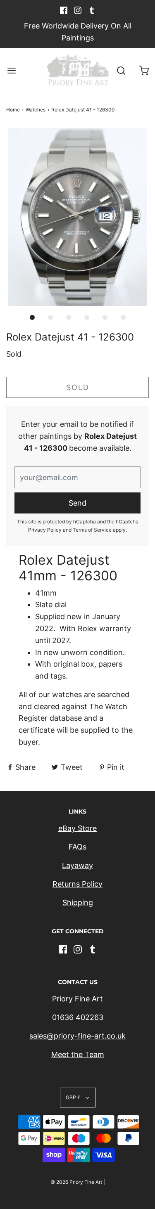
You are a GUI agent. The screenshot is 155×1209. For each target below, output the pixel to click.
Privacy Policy (45, 530)
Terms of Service (92, 530)
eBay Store (77, 828)
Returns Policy (77, 884)
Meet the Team (77, 1054)
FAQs (77, 846)
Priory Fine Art (77, 998)
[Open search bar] (121, 70)
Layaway (77, 865)
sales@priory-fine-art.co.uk (77, 1036)
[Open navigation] (11, 70)
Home (13, 109)
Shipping (77, 902)
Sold (77, 387)
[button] (77, 217)
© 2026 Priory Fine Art (76, 1182)
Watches (35, 109)
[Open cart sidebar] (143, 70)
